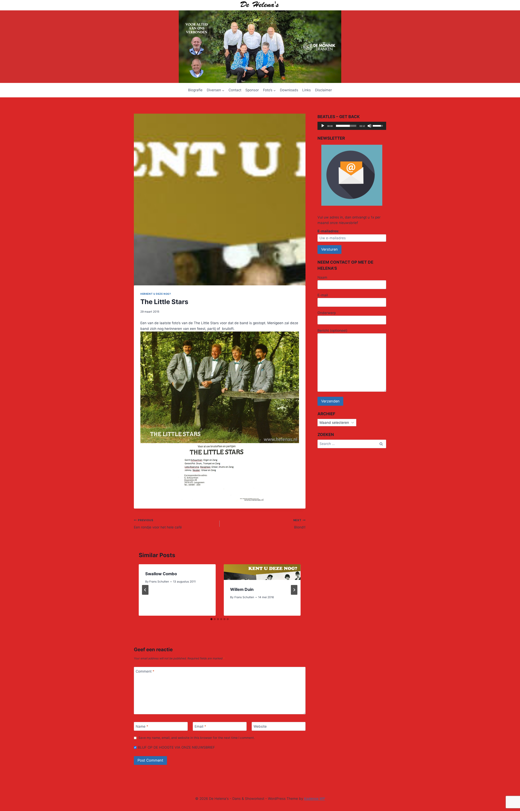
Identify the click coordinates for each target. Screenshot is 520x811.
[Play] (323, 126)
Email (200, 726)
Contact (235, 90)
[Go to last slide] (145, 590)
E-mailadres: (328, 231)
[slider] (346, 126)
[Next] (294, 590)
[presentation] (262, 572)
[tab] (211, 619)
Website (260, 726)
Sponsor (252, 90)
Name (142, 726)
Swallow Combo (161, 573)
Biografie (195, 90)
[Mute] (369, 126)
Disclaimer (323, 90)
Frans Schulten (159, 581)
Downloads (289, 90)
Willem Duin (242, 589)
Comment (145, 671)
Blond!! (299, 524)
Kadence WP (314, 799)
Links (306, 90)
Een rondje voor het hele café (158, 524)
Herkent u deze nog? (155, 293)
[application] (351, 126)
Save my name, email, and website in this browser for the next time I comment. (196, 738)
